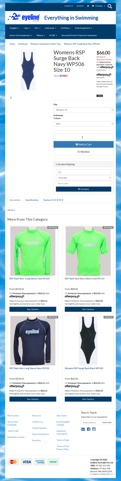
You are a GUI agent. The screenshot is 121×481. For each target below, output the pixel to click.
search (109, 6)
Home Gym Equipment (20, 35)
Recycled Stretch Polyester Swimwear (79, 35)
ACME (52, 35)
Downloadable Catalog (63, 423)
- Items (98, 6)
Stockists (80, 6)
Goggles (14, 28)
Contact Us (68, 6)
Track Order (13, 431)
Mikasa (40, 35)
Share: (57, 76)
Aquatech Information (62, 432)
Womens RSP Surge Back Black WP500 (84, 368)
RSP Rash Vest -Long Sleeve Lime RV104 (29, 278)
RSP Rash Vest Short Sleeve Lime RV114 (84, 278)
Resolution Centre (15, 437)
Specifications (32, 200)
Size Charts (62, 415)
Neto (111, 474)
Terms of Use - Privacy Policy (63, 447)
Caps (26, 28)
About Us (36, 415)
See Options (33, 309)
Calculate (84, 189)
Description (15, 200)
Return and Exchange (12, 423)
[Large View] (10, 97)
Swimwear (50, 28)
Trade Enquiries (39, 428)
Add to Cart (85, 144)
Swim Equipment (83, 28)
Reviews (48, 200)
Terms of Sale (63, 440)
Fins (37, 28)
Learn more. (101, 70)
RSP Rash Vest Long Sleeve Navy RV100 (29, 368)
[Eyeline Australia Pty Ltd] (23, 16)
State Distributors (40, 434)
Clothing (65, 28)
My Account (13, 415)
